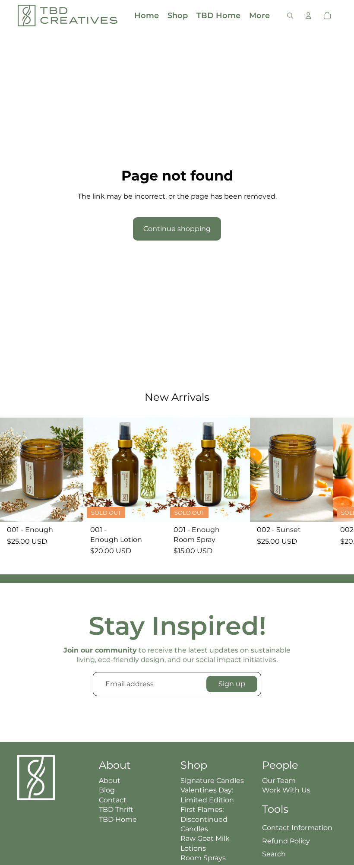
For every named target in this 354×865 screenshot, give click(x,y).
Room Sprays (203, 858)
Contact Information (297, 828)
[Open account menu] (308, 15)
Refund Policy (286, 841)
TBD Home (118, 819)
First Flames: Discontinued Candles (204, 819)
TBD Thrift (116, 809)
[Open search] (290, 15)
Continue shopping (177, 229)
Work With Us (286, 790)
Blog (107, 790)
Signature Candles (212, 780)
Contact (112, 800)
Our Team (279, 780)
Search (274, 854)
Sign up (231, 684)
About (109, 780)
